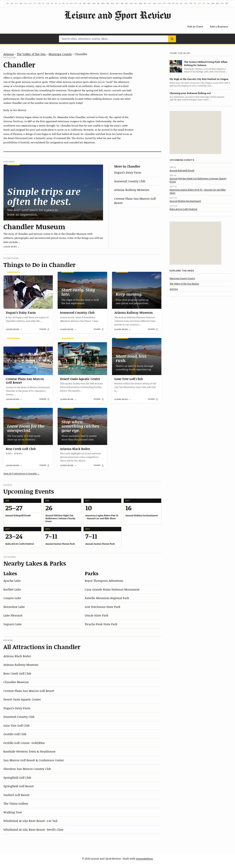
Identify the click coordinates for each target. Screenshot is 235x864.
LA (80, 3)
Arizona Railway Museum (131, 190)
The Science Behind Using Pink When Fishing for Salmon (206, 63)
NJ (136, 3)
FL (43, 3)
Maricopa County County (182, 278)
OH (159, 3)
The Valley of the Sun (31, 54)
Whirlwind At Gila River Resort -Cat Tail (30, 821)
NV (126, 3)
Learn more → (11, 247)
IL (60, 3)
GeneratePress (144, 858)
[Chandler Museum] (53, 193)
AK (12, 3)
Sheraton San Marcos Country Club (27, 769)
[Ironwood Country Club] (82, 290)
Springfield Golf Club (17, 777)
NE (122, 3)
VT (204, 3)
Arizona (8, 54)
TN (190, 3)
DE (39, 3)
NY (145, 3)
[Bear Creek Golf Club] (28, 426)
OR (169, 3)
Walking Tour (12, 812)
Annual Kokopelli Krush (182, 170)
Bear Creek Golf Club (21, 449)
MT (117, 3)
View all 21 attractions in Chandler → (21, 473)
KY (75, 3)
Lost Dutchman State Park (102, 607)
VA (208, 3)
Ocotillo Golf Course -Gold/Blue (24, 743)
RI (177, 3)
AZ (16, 3)
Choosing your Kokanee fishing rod (190, 93)
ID (56, 3)
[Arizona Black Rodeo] (82, 426)
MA (94, 3)
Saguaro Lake (12, 624)
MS (107, 3)
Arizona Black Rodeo (75, 449)
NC (149, 3)
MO (112, 3)
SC (181, 3)
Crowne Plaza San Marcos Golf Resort (25, 381)
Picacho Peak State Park (101, 624)
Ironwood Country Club (129, 181)
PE (173, 3)
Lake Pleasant (12, 615)
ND (154, 3)
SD (186, 3)
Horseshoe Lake (14, 607)
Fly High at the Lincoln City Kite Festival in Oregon (199, 79)
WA (213, 3)
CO (30, 3)
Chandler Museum (34, 226)
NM (140, 3)
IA (67, 3)
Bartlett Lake (12, 589)
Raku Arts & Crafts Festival (183, 208)
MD (89, 3)
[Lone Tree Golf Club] (136, 356)
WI (222, 3)
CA (25, 3)
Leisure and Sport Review (117, 14)
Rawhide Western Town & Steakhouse (29, 751)
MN (103, 3)
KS (71, 3)
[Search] (172, 38)
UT (199, 3)
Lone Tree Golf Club (128, 379)
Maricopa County (60, 54)
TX (195, 3)
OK (164, 3)
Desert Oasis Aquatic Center (80, 379)
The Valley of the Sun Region (184, 283)
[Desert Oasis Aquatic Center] (82, 356)
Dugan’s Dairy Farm (127, 172)
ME (84, 3)
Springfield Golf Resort (18, 786)
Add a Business (219, 26)
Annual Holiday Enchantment (185, 200)
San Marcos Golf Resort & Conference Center (33, 760)
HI (52, 3)
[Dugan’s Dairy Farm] (28, 290)
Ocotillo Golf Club (14, 734)
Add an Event (195, 26)
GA (47, 3)
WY (227, 3)
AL (8, 3)
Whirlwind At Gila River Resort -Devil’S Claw (33, 829)
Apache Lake (12, 580)
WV (217, 3)
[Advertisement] (195, 132)
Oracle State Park (96, 615)
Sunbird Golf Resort (16, 795)
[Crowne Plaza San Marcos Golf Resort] (28, 356)
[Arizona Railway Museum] (136, 290)
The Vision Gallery (15, 803)
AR (21, 3)
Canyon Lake (12, 598)
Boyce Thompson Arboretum (104, 580)
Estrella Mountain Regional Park (107, 598)
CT (34, 3)
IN (63, 3)
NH (131, 3)
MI (98, 3)
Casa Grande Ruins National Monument (112, 589)
